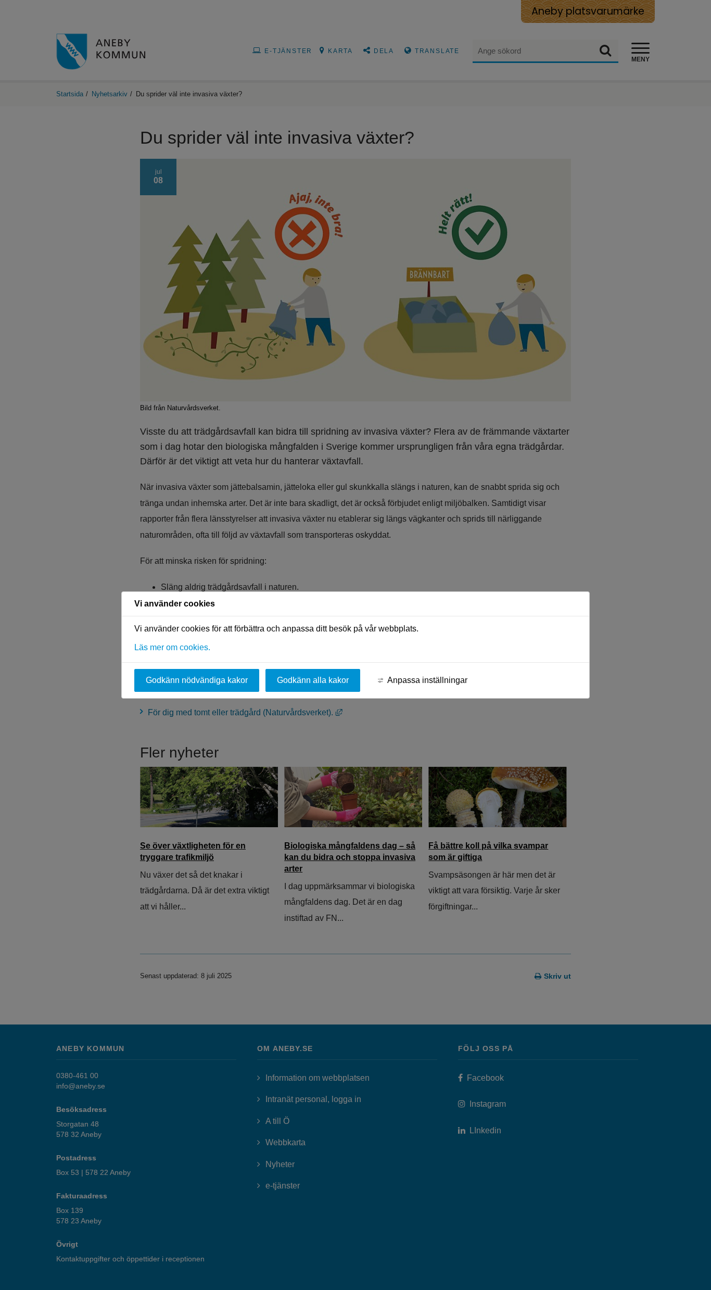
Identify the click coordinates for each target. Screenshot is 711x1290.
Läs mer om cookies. (172, 647)
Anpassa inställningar (427, 680)
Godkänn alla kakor (313, 680)
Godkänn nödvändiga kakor (197, 680)
